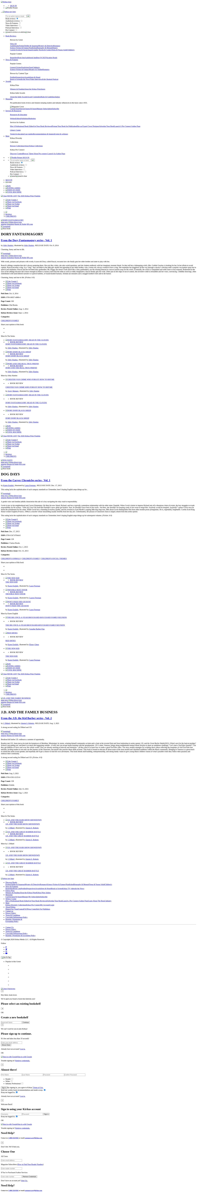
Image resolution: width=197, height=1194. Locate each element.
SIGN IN (13, 6)
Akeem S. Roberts (27, 723)
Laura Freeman (30, 485)
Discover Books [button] (11, 882)
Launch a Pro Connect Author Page (75, 901)
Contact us (9, 911)
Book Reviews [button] (10, 36)
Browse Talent (28, 154)
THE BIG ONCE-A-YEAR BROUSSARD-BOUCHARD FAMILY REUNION (35, 625)
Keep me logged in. (8, 1092)
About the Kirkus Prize (32, 89)
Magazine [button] (9, 99)
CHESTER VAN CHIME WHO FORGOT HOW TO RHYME (28, 387)
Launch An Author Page (56, 154)
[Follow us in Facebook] (5, 947)
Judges (57, 97)
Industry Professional (13, 1084)
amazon (3, 224)
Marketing (32, 119)
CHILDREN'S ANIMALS (11, 559)
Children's (70, 50)
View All (13, 44)
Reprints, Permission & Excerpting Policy (13, 920)
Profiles (13, 77)
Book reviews (10, 19)
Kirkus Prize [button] (9, 891)
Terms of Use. (38, 1088)
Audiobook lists (30, 58)
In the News (25, 79)
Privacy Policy (10, 913)
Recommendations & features (43, 134)
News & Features (11, 23)
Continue (26, 1022)
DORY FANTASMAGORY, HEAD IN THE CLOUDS (26, 344)
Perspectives (20, 77)
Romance (56, 46)
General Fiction (15, 67)
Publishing (24, 119)
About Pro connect (41, 154)
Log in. (22, 1049)
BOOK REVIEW (16, 342)
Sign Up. (24, 1181)
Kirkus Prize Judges (43, 893)
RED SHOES (10, 641)
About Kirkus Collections (33, 146)
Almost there (6, 1045)
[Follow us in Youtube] (6, 953)
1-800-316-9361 (13, 1138)
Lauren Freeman (35, 598)
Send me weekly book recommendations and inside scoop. (22, 1090)
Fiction (21, 46)
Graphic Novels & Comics (42, 50)
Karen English (8, 485)
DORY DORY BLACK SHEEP (17, 356)
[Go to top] (6, 957)
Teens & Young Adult (59, 50)
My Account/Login (47, 905)
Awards (27, 77)
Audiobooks (14, 46)
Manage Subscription (44, 109)
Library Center (15, 130)
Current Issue (15, 109)
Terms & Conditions (12, 915)
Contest (21, 909)
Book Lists (17, 889)
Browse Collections (17, 146)
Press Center (31, 909)
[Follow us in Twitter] (6, 949)
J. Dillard (6, 723)
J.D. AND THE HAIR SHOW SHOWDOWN (22, 824)
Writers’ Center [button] (10, 899)
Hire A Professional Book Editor (21, 126)
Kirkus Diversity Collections (15, 905)
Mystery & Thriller (36, 69)
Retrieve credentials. (22, 1061)
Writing (12, 119)
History (55, 48)
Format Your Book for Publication (64, 126)
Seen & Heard (35, 77)
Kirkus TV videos (68, 889)
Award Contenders (34, 97)
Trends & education (17, 134)
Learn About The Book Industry (99, 901)
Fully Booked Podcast (50, 79)
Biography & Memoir (44, 48)
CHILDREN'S (10, 216)
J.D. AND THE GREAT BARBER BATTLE (22, 836)
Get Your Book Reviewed (42, 126)
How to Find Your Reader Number (30, 1164)
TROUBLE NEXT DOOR (15, 594)
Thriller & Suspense (31, 46)
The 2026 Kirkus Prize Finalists (28, 196)
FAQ (25, 909)
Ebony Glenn (34, 645)
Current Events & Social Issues (21, 50)
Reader (8, 1079)
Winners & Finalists (17, 89)
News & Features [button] (11, 60)
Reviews (8, 214)
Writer (7, 1081)
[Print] (8, 208)
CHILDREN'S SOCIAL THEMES (54, 559)
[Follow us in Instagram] (6, 951)
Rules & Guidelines (48, 97)
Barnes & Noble (20, 224)
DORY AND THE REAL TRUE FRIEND (21, 368)
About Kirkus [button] (10, 907)
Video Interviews (11, 25)
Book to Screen (15, 79)
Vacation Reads (51, 58)
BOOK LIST (12, 196)
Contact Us (9, 927)
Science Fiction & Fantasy (19, 48)
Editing (18, 119)
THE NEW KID (11, 582)
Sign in (4, 1088)
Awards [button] (8, 81)
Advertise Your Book (106, 126)
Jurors (43, 89)
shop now (4, 222)
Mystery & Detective (45, 46)
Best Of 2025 (41, 58)
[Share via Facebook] (13, 202)
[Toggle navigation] (2, 12)
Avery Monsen (13, 391)
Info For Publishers (43, 909)
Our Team (14, 909)
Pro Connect (10, 30)
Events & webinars (61, 134)
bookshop (10, 224)
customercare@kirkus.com (33, 1138)
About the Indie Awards (18, 97)
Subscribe (55, 109)
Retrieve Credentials (29, 1176)
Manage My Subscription (31, 897)
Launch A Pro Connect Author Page (127, 126)
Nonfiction (33, 48)
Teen (30, 67)
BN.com (30, 224)
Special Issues (25, 109)
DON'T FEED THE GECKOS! (17, 606)
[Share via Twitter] (12, 204)
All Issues (33, 109)
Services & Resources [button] (13, 111)
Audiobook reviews (12, 21)
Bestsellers (14, 58)
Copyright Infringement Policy (16, 917)
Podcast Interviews (12, 28)
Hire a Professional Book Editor (17, 901)
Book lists (21, 58)
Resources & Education (18, 115)
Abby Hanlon (8, 245)
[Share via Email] (12, 206)
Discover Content (16, 154)
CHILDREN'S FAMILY (10, 321)
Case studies (28, 134)
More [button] (7, 136)
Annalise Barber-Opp (37, 629)
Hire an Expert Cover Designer (88, 126)
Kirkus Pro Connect (33, 905)
